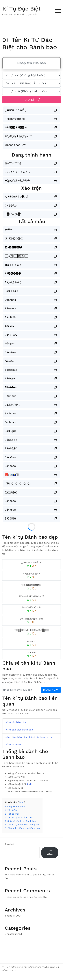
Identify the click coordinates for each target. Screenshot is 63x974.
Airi (58, 967)
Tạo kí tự (31, 99)
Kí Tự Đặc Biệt (21, 8)
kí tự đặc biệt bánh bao (19, 729)
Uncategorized (13, 933)
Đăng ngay (51, 689)
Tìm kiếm (10, 844)
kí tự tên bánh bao (16, 722)
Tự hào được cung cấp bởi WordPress (24, 967)
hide (21, 802)
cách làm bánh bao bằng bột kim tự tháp (30, 737)
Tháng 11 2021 (13, 915)
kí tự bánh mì (14, 744)
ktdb (29, 784)
